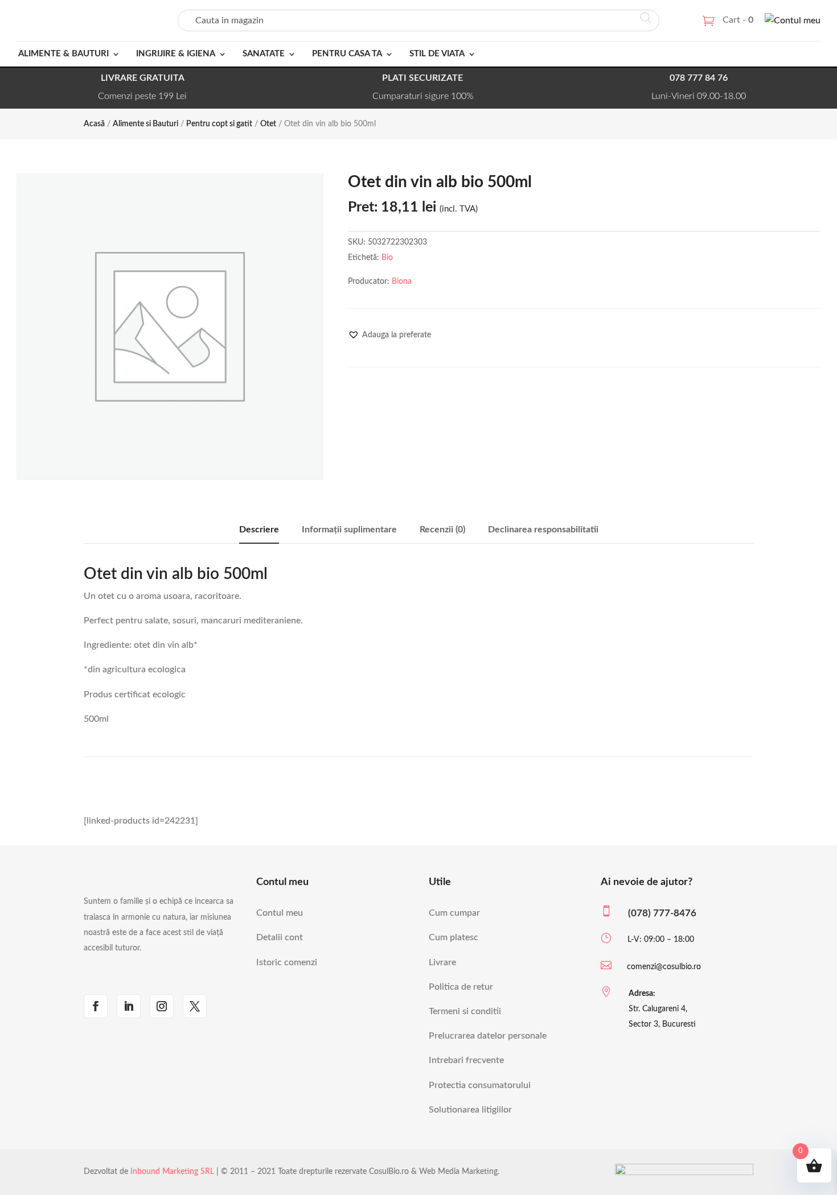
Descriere (259, 529)
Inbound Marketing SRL (172, 1172)
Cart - (738, 19)
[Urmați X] (195, 1006)
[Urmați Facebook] (96, 1006)
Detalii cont (279, 937)
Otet (268, 124)
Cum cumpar (454, 912)
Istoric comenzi (286, 962)
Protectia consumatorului (480, 1085)
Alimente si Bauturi (145, 124)
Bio (387, 258)
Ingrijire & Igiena (175, 53)
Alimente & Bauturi (63, 53)
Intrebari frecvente (466, 1060)
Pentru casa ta (347, 53)
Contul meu (279, 912)
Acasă (94, 124)
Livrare (442, 962)
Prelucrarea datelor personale (488, 1035)
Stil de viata (437, 53)
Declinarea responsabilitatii (543, 529)
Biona (402, 282)
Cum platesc (453, 937)
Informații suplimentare (349, 529)
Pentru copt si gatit (219, 124)
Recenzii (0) (442, 529)
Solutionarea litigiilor (470, 1109)
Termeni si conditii (465, 1011)
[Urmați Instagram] (162, 1006)
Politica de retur (461, 986)
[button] (389, 335)
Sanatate (264, 53)
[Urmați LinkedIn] (129, 1006)
